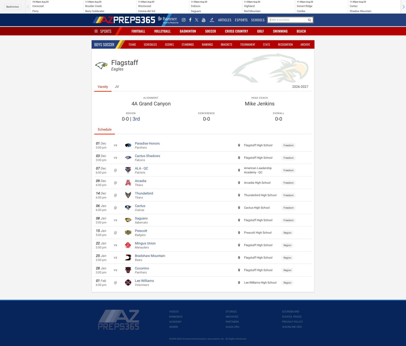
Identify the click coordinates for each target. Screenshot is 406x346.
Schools (258, 19)
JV (117, 87)
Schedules (150, 44)
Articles (225, 19)
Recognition (285, 44)
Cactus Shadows (147, 158)
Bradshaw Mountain (150, 258)
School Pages (292, 316)
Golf (260, 31)
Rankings (207, 44)
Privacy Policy (292, 321)
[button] (403, 7)
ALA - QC (141, 170)
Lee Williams (144, 283)
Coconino (142, 270)
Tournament (247, 44)
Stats (266, 44)
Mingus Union (145, 245)
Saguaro (141, 220)
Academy (175, 321)
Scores (169, 44)
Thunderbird (144, 195)
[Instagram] (184, 20)
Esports (241, 19)
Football (138, 31)
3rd (136, 119)
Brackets (226, 44)
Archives (232, 316)
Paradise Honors (147, 145)
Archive (305, 44)
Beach (301, 31)
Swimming (280, 31)
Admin (173, 326)
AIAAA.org (232, 326)
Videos (174, 311)
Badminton (12, 6)
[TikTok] (212, 20)
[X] (196, 20)
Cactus (140, 208)
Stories (231, 311)
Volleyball (162, 31)
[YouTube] (203, 20)
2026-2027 (300, 87)
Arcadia (140, 183)
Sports (105, 31)
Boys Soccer (104, 44)
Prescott (141, 233)
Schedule (104, 129)
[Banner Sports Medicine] (168, 20)
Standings (188, 44)
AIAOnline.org (292, 326)
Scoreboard (290, 311)
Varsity (103, 87)
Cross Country (236, 31)
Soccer (210, 31)
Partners (232, 321)
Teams (132, 44)
